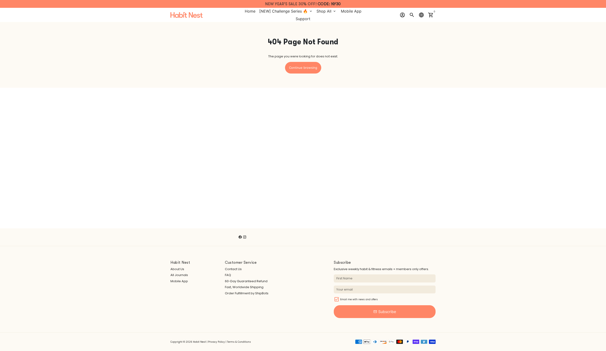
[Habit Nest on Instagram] (244, 237)
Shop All (326, 11)
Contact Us (233, 269)
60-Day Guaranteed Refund (246, 281)
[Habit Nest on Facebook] (240, 237)
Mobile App (351, 11)
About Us (177, 269)
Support (303, 18)
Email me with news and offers (359, 299)
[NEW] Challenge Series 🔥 (286, 11)
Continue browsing (303, 67)
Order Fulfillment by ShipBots (246, 293)
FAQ (228, 275)
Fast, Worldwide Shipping (244, 287)
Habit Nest (199, 342)
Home (250, 11)
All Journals (179, 275)
